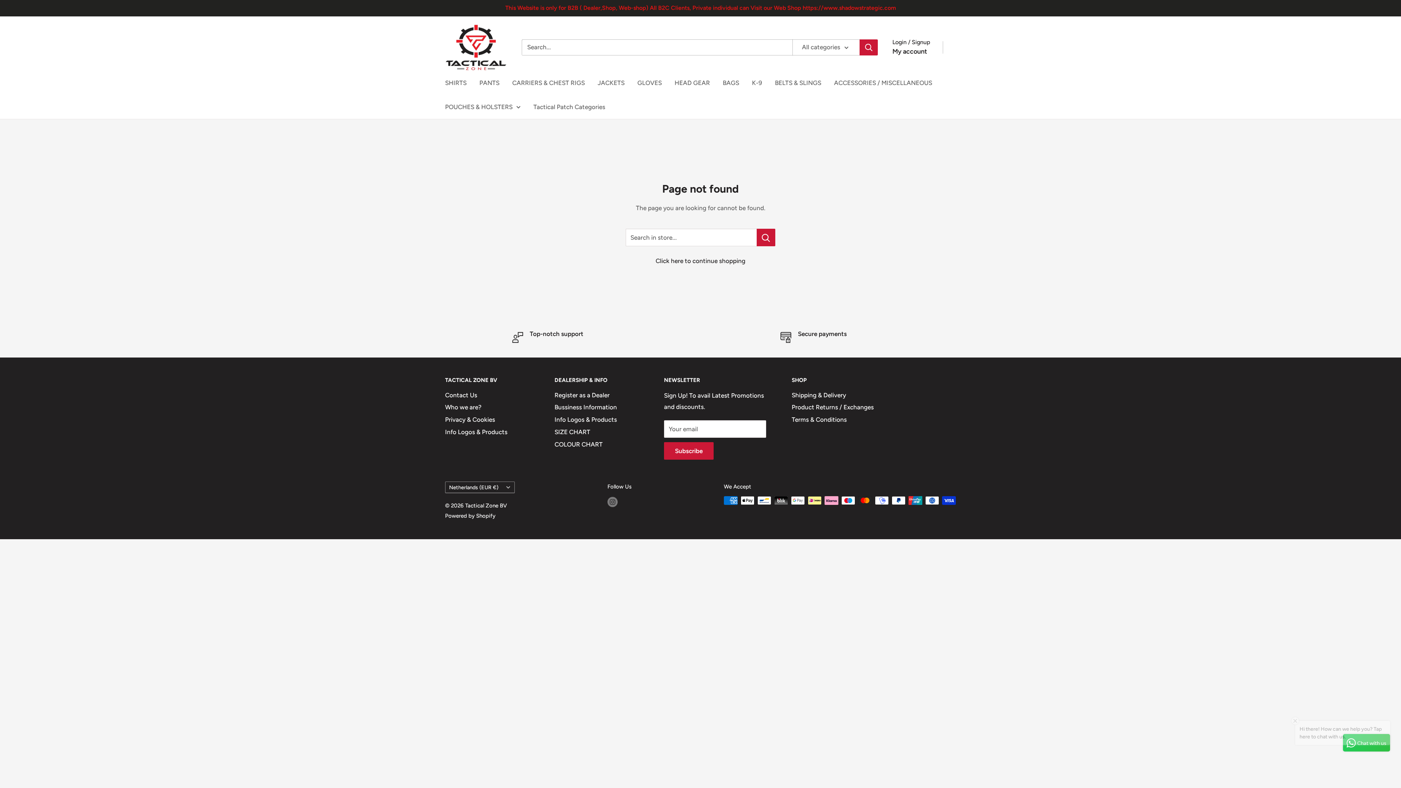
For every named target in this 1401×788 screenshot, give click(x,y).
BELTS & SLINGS (798, 82)
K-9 (757, 82)
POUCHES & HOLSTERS (479, 107)
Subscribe (689, 451)
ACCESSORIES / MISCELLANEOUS (883, 82)
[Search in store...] (766, 237)
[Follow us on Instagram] (612, 501)
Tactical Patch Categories (569, 107)
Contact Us (461, 395)
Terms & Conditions (819, 419)
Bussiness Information (586, 407)
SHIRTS (456, 82)
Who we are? (463, 407)
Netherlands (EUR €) (473, 487)
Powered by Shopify (470, 516)
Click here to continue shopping (700, 260)
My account (909, 51)
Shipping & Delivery (819, 395)
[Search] (869, 47)
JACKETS (611, 82)
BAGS (731, 82)
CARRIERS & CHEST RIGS (548, 82)
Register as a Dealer (582, 395)
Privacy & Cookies (470, 419)
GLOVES (649, 82)
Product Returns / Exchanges (833, 407)
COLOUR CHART (579, 444)
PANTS (489, 82)
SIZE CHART (572, 432)
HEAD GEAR (692, 82)
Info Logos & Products (476, 432)
